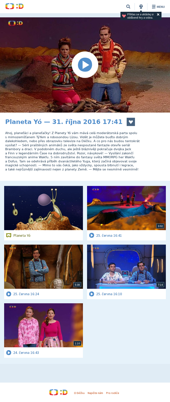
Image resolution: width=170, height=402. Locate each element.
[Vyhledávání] (128, 6)
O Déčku (79, 393)
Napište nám (95, 393)
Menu (161, 7)
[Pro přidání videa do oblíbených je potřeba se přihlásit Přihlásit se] (131, 122)
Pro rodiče (112, 393)
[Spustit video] (85, 65)
